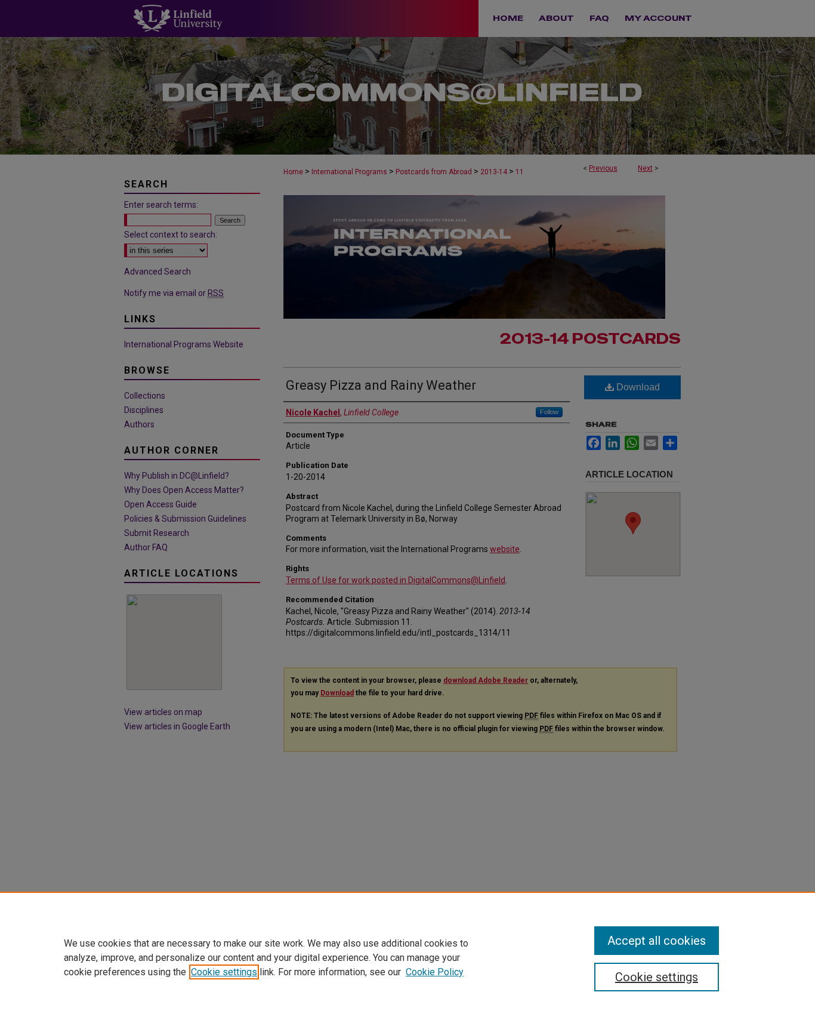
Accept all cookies (656, 940)
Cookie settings (224, 972)
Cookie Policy (435, 972)
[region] (407, 957)
